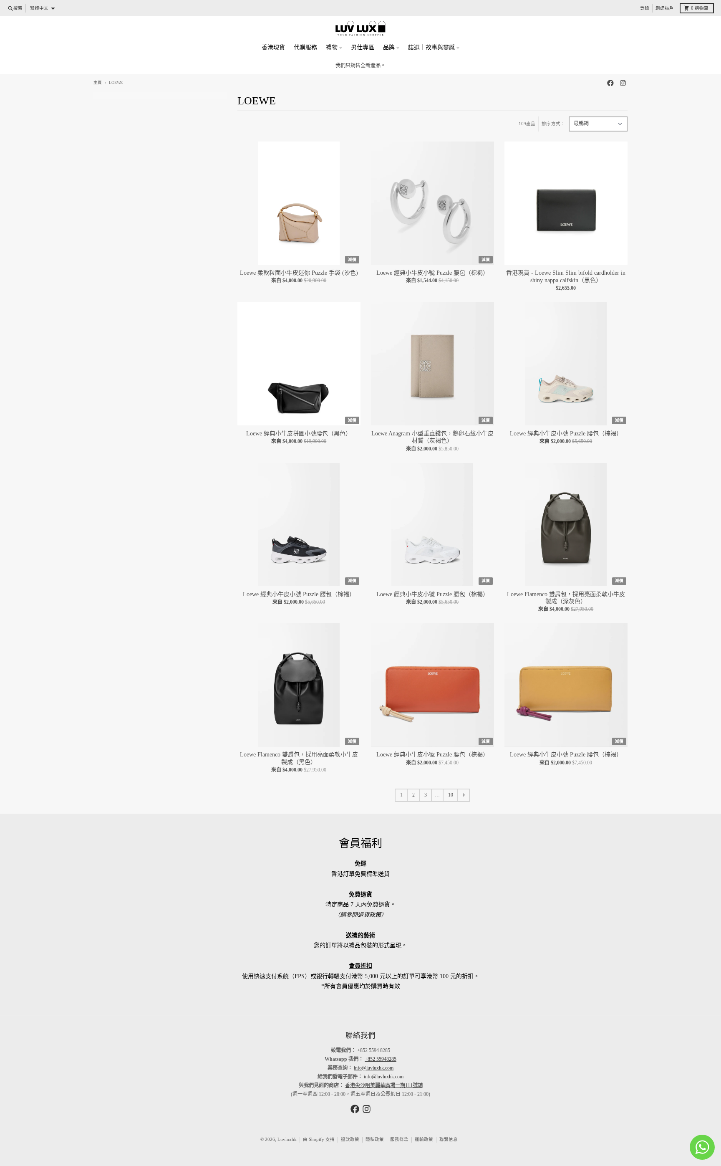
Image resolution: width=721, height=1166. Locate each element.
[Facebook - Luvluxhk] (610, 83)
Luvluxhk (287, 1139)
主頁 (97, 82)
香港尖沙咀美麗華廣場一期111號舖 (384, 1085)
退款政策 (350, 1139)
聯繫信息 (448, 1139)
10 (450, 795)
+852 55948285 (380, 1059)
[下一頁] (463, 795)
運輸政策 (424, 1139)
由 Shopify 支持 (319, 1139)
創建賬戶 (664, 8)
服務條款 (399, 1139)
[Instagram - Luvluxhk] (623, 83)
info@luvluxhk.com (373, 1068)
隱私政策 (375, 1139)
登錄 (644, 8)
